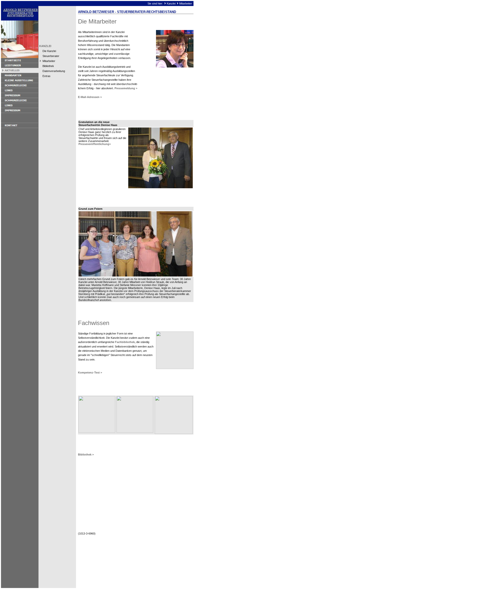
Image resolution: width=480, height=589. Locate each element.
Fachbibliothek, (125, 342)
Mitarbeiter (185, 3)
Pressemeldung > (125, 88)
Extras (46, 76)
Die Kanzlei (49, 51)
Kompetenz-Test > (90, 372)
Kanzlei (171, 3)
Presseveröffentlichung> (94, 144)
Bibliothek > (86, 454)
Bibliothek (48, 66)
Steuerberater (50, 56)
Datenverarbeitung (53, 71)
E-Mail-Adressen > (90, 97)
